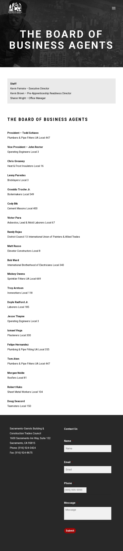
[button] (113, 8)
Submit (70, 530)
